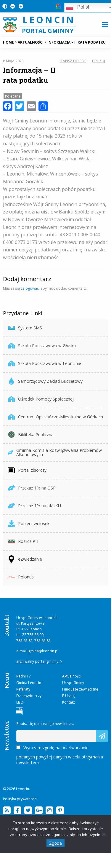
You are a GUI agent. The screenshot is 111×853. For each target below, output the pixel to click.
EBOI (20, 702)
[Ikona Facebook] (17, 810)
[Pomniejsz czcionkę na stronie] (11, 6)
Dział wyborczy (28, 695)
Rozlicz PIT (28, 541)
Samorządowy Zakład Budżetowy (50, 381)
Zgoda (55, 843)
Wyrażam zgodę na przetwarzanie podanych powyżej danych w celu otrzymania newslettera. (59, 755)
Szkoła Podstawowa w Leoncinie (49, 363)
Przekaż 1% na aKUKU (39, 505)
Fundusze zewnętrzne (80, 689)
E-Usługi (68, 695)
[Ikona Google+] (39, 810)
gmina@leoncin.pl (43, 650)
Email (21, 733)
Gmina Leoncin (28, 682)
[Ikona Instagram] (49, 810)
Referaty (23, 689)
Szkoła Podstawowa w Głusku (47, 345)
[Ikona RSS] (7, 810)
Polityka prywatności (20, 798)
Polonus (26, 577)
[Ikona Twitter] (28, 810)
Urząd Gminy (73, 682)
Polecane (12, 96)
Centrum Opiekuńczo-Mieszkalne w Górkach (60, 417)
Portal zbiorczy (32, 470)
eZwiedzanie (30, 559)
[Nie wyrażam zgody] (104, 834)
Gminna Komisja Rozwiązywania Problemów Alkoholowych (59, 452)
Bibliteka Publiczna (36, 434)
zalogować (30, 288)
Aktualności (71, 676)
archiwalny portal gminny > (39, 661)
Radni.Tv (23, 676)
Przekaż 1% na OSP (37, 488)
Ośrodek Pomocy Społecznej (46, 399)
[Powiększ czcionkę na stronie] (19, 6)
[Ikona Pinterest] (60, 810)
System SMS (30, 328)
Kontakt (68, 702)
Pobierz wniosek (33, 523)
